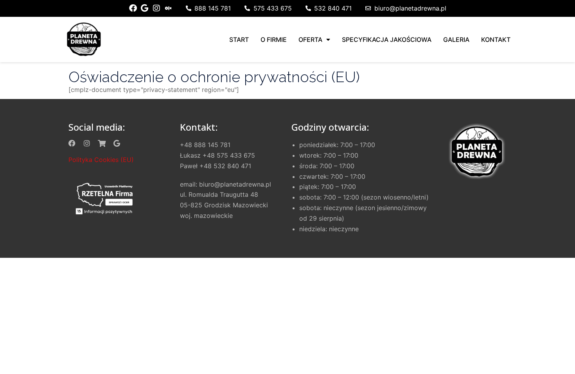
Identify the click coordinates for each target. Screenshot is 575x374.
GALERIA (456, 39)
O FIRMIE (274, 39)
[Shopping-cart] (101, 143)
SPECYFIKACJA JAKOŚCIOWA (386, 39)
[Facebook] (133, 8)
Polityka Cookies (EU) (101, 160)
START (239, 39)
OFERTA (310, 39)
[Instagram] (156, 8)
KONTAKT (495, 39)
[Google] (145, 8)
